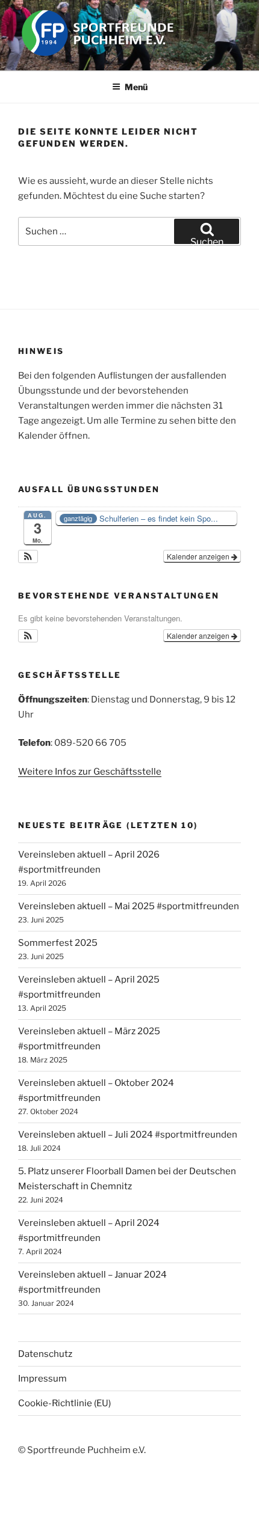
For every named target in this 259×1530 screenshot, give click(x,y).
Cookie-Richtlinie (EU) (64, 1403)
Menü (136, 87)
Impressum (42, 1378)
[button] (28, 556)
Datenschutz (45, 1354)
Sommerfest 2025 (58, 942)
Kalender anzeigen (199, 556)
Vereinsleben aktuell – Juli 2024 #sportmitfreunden (127, 1134)
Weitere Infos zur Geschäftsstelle (89, 771)
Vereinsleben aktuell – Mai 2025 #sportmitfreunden (128, 906)
